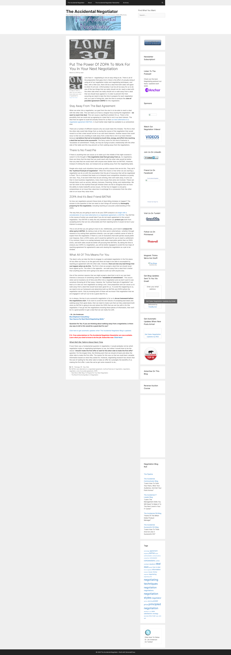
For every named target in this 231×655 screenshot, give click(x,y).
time (150, 616)
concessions (149, 560)
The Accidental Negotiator (76, 3)
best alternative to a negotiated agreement (89, 369)
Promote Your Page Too (153, 201)
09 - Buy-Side (84, 367)
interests (146, 572)
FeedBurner (153, 307)
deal (158, 563)
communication (148, 555)
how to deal (156, 567)
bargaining (146, 553)
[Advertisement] (149, 426)
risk (150, 611)
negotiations (148, 590)
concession (153, 558)
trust (153, 616)
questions (146, 611)
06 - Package (75, 367)
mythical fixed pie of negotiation (112, 369)
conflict (157, 561)
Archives (126, 3)
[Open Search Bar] (162, 2)
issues (150, 572)
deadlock (152, 564)
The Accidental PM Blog (152, 513)
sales (153, 611)
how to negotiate (148, 569)
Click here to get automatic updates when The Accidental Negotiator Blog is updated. (100, 331)
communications (156, 555)
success (146, 616)
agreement (154, 551)
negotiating (152, 574)
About (90, 3)
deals (146, 567)
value (157, 616)
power (155, 601)
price (146, 604)
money (155, 572)
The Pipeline (148, 474)
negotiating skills (148, 576)
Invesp (155, 264)
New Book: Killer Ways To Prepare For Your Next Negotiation (89, 373)
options (145, 601)
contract (146, 564)
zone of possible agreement (84, 371)
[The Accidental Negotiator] (153, 180)
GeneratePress (130, 652)
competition (146, 558)
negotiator (72, 371)
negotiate (146, 574)
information (156, 569)
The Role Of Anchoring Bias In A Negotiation (84, 375)
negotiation (126, 369)
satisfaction (148, 613)
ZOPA (95, 371)
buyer (156, 553)
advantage (146, 551)
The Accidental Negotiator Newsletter (107, 3)
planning (150, 601)
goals (150, 567)
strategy (155, 613)
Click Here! (118, 337)
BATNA (73, 369)
